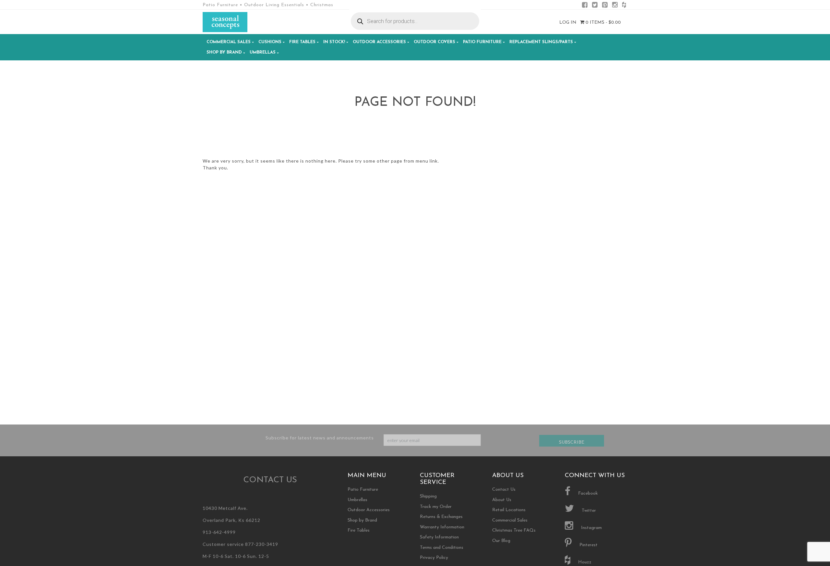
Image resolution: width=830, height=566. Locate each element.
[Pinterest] (604, 6)
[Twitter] (594, 6)
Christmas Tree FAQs (514, 530)
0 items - (602, 22)
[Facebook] (584, 6)
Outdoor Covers (434, 42)
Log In (567, 22)
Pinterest (588, 545)
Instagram (591, 527)
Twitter (588, 510)
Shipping (428, 496)
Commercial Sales (229, 42)
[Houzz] (624, 6)
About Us (501, 500)
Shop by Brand (224, 52)
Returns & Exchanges (441, 516)
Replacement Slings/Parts (541, 42)
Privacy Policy (434, 557)
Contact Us (504, 489)
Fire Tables (302, 42)
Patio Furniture (482, 42)
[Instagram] (615, 6)
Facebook (587, 493)
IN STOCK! (334, 42)
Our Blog (501, 540)
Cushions (269, 42)
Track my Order (436, 506)
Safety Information (439, 537)
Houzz (584, 562)
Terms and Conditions (441, 547)
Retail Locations (509, 510)
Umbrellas (263, 52)
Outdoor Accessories (379, 42)
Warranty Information (442, 527)
